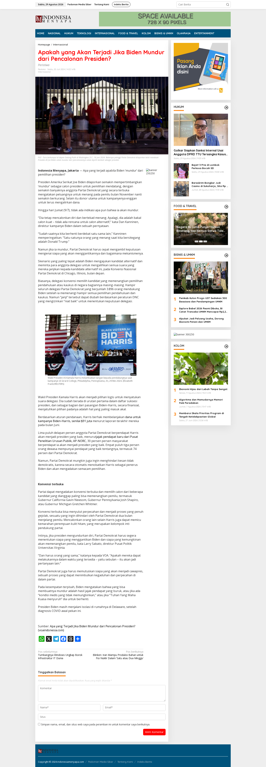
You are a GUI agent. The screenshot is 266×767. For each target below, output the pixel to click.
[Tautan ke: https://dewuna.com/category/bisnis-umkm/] (226, 255)
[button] (228, 4)
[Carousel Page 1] (196, 241)
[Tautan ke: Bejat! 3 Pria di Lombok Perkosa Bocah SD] (181, 170)
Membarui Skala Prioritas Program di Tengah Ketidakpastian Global (201, 415)
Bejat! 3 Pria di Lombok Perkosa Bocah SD (205, 166)
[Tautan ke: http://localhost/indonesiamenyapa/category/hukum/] (226, 107)
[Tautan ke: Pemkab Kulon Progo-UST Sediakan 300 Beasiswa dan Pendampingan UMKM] (201, 278)
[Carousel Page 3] (205, 241)
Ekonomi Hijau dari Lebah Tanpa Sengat (203, 389)
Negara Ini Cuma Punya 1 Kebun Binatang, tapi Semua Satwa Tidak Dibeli (200, 229)
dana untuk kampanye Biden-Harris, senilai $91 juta (89, 419)
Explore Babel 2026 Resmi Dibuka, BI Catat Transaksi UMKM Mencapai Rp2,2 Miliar (202, 310)
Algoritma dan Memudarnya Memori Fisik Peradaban (201, 401)
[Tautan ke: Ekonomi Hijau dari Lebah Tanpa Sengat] (201, 369)
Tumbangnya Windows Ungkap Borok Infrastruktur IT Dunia (60, 655)
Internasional (44, 72)
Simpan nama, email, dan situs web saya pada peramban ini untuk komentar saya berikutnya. (95, 724)
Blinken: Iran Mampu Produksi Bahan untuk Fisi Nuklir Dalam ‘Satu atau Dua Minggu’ (118, 655)
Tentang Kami (125, 761)
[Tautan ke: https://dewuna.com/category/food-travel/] (226, 207)
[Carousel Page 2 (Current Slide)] (201, 241)
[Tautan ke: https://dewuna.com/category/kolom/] (226, 346)
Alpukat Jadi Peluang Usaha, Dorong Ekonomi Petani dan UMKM (201, 320)
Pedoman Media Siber (100, 761)
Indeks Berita (144, 761)
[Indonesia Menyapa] (53, 18)
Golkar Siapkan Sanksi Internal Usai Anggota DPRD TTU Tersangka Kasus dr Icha (200, 152)
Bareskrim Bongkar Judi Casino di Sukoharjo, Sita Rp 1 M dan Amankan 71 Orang (209, 184)
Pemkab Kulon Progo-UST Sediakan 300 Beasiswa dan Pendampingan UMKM (203, 300)
